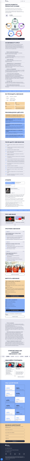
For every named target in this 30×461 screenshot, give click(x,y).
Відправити (14, 441)
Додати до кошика (16, 310)
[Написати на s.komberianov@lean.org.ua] (11, 192)
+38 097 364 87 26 (9, 448)
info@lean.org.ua (8, 451)
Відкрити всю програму (15, 274)
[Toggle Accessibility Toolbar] (2, 459)
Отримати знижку (15, 316)
